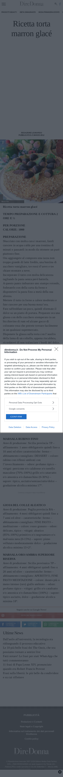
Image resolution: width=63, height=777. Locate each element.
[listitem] (31, 402)
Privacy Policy (48, 427)
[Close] (57, 350)
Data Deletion (15, 427)
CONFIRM (16, 416)
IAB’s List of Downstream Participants (35, 393)
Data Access (31, 427)
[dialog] (31, 388)
